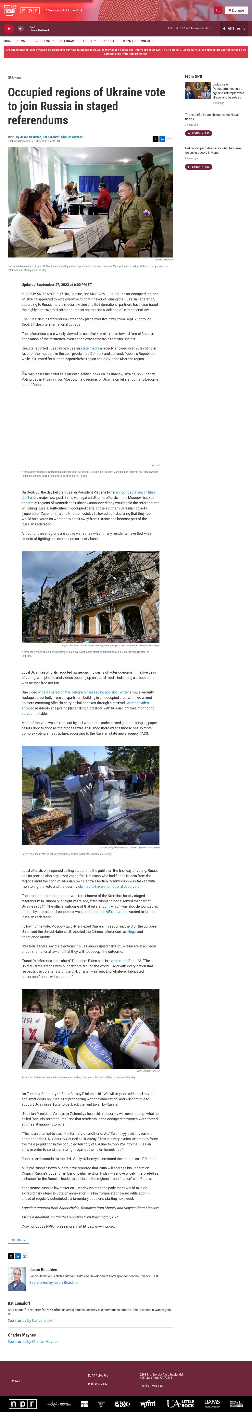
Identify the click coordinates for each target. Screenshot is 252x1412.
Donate (238, 10)
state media (90, 348)
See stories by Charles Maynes (33, 1341)
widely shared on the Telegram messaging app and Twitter (83, 692)
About (87, 41)
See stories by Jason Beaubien (55, 1282)
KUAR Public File (98, 1375)
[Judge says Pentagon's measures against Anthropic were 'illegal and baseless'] (198, 90)
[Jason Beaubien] (17, 1279)
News (21, 41)
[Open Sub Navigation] (28, 41)
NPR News (15, 77)
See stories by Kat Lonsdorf (30, 1320)
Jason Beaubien (30, 137)
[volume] (20, 28)
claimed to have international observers (109, 886)
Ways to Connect (137, 41)
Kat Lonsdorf (51, 137)
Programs (41, 41)
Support (108, 41)
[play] (9, 28)
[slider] (27, 28)
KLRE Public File (97, 1384)
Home (8, 41)
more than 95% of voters (108, 912)
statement (119, 961)
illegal (131, 932)
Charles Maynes (72, 137)
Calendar (66, 41)
